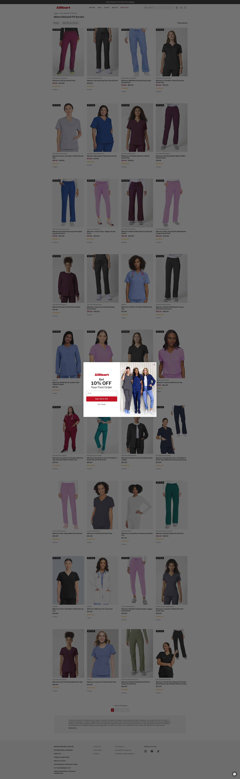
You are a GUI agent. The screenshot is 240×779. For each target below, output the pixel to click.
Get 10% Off (101, 399)
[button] (234, 774)
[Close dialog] (154, 364)
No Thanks (102, 404)
